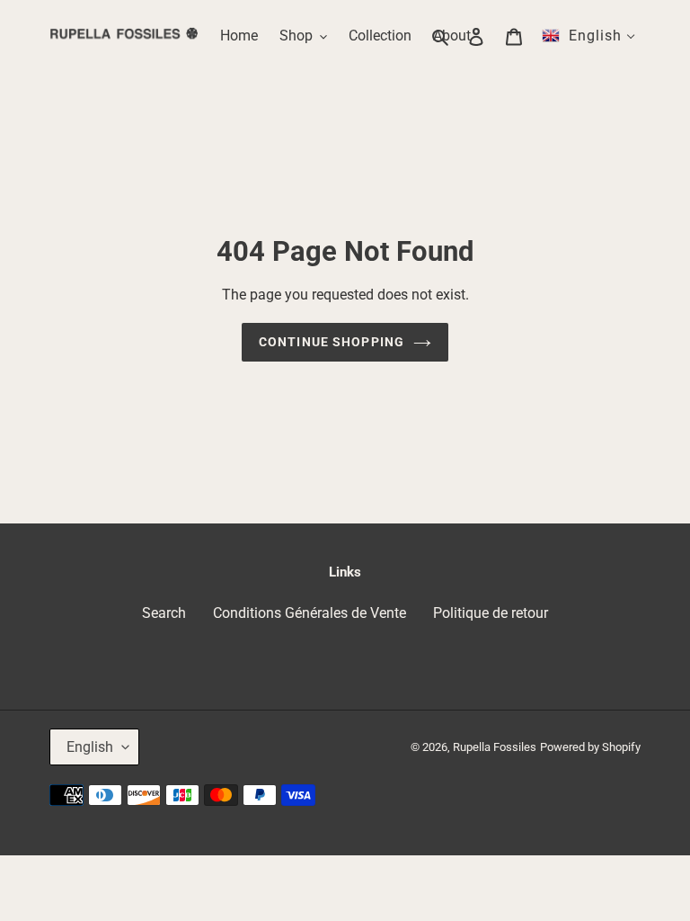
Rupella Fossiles (494, 747)
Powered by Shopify (590, 747)
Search (164, 612)
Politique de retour (490, 612)
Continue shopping (331, 342)
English (89, 747)
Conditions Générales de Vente (309, 612)
